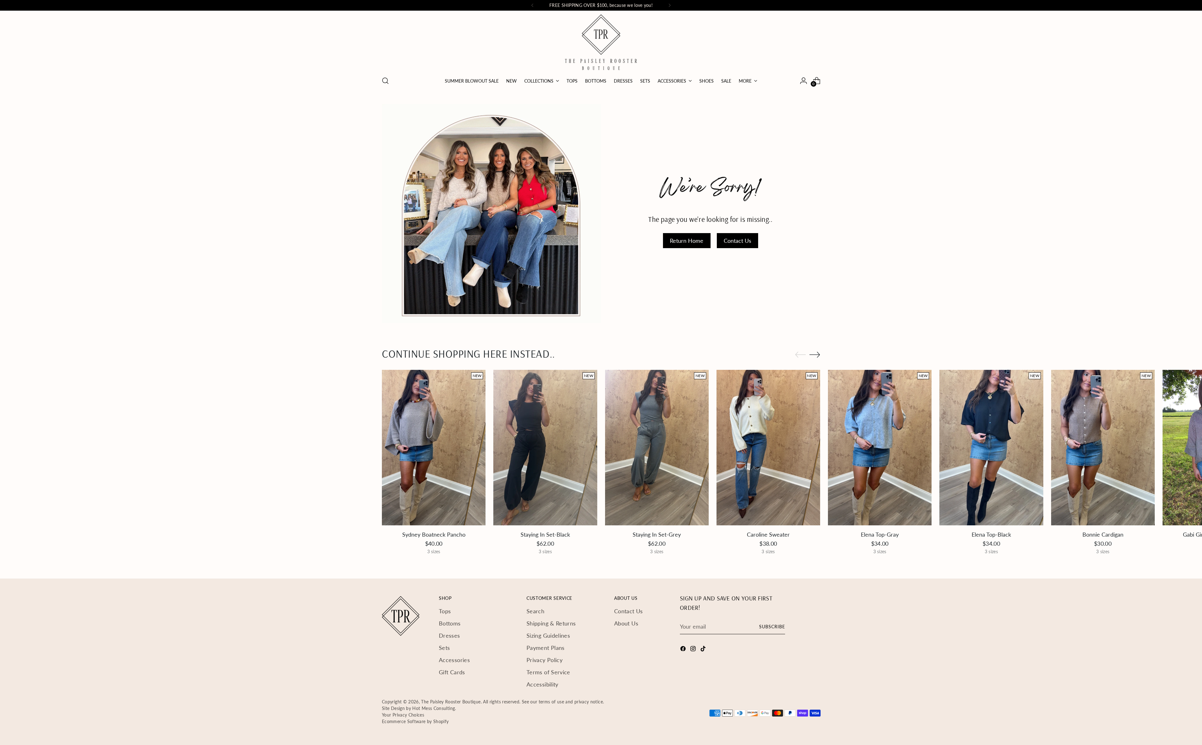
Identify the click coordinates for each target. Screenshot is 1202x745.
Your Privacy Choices (403, 714)
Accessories (454, 659)
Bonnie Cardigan (1102, 534)
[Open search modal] (385, 80)
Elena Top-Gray (880, 534)
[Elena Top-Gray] (880, 447)
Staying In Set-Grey (657, 534)
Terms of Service (548, 672)
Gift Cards (452, 672)
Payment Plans (546, 647)
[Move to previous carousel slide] (800, 355)
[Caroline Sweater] (768, 447)
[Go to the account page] (803, 80)
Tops (445, 611)
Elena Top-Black (991, 534)
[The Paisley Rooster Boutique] (601, 42)
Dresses (449, 635)
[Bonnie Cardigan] (1103, 447)
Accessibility (542, 684)
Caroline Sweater (768, 534)
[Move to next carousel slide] (814, 354)
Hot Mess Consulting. (434, 708)
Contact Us (628, 611)
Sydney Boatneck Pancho (433, 534)
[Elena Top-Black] (991, 447)
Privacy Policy (544, 659)
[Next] (669, 5)
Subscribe (772, 626)
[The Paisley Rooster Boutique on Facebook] (683, 649)
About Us (626, 623)
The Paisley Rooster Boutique (450, 701)
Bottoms (450, 623)
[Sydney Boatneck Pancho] (433, 447)
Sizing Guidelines (548, 635)
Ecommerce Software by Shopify (415, 721)
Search (535, 611)
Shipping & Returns (551, 623)
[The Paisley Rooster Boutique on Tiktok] (703, 649)
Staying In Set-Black (545, 534)
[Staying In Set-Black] (545, 447)
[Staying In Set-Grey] (657, 447)
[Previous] (532, 5)
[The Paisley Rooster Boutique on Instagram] (693, 649)
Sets (444, 647)
